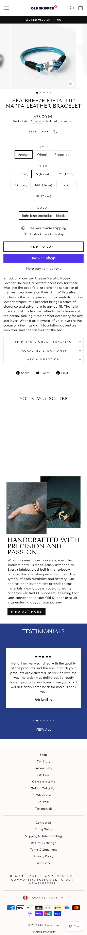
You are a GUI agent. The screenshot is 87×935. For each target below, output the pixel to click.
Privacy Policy (43, 856)
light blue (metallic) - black (43, 215)
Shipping (36, 121)
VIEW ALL (43, 729)
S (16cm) (42, 174)
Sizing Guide (43, 829)
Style (43, 146)
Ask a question (43, 359)
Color (43, 207)
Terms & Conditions (43, 849)
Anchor (23, 154)
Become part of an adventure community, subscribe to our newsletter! (42, 879)
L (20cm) (66, 185)
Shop (43, 755)
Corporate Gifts (43, 782)
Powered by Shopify (43, 931)
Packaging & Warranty (44, 350)
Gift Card (43, 775)
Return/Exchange (43, 843)
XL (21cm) (43, 196)
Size (43, 166)
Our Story (44, 761)
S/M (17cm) (64, 174)
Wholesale (43, 795)
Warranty (43, 863)
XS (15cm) (20, 174)
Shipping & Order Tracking (43, 341)
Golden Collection (43, 788)
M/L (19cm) (43, 185)
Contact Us (43, 822)
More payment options (43, 268)
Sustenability (43, 768)
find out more (26, 611)
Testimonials (43, 808)
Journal (43, 802)
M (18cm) (20, 185)
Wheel (42, 154)
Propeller (61, 154)
